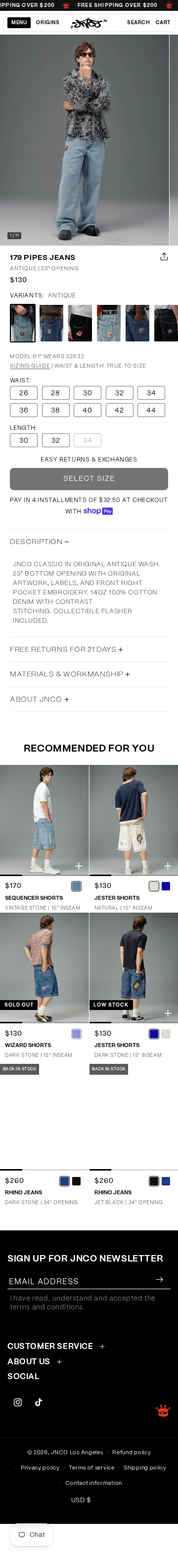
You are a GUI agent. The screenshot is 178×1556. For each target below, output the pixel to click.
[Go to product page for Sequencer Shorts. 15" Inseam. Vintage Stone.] (44, 820)
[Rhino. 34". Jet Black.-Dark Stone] (166, 1181)
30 (87, 393)
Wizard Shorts (28, 1045)
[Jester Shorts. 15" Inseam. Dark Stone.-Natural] (166, 1034)
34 (151, 393)
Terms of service (91, 1468)
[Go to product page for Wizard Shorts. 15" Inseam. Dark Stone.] (44, 968)
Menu (19, 22)
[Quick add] (79, 866)
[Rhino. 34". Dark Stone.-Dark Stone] (65, 1181)
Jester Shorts (116, 898)
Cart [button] (163, 22)
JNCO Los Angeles (77, 1452)
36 (24, 410)
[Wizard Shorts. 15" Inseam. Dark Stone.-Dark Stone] (77, 1034)
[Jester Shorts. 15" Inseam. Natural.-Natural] (154, 886)
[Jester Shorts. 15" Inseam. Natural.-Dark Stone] (166, 886)
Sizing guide (30, 366)
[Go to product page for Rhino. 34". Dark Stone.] (44, 1115)
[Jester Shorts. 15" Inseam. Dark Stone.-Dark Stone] (154, 1034)
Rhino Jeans (23, 1192)
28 (55, 393)
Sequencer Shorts (34, 898)
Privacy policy (40, 1468)
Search (138, 22)
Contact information (93, 1483)
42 (119, 410)
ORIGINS (47, 22)
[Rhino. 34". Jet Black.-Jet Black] (154, 1181)
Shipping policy (145, 1468)
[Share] (162, 256)
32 (119, 393)
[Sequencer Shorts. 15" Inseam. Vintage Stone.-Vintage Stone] (77, 886)
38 (55, 410)
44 (151, 410)
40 (87, 410)
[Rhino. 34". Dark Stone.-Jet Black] (77, 1181)
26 (24, 393)
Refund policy (131, 1452)
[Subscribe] (159, 1279)
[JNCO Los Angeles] (89, 22)
